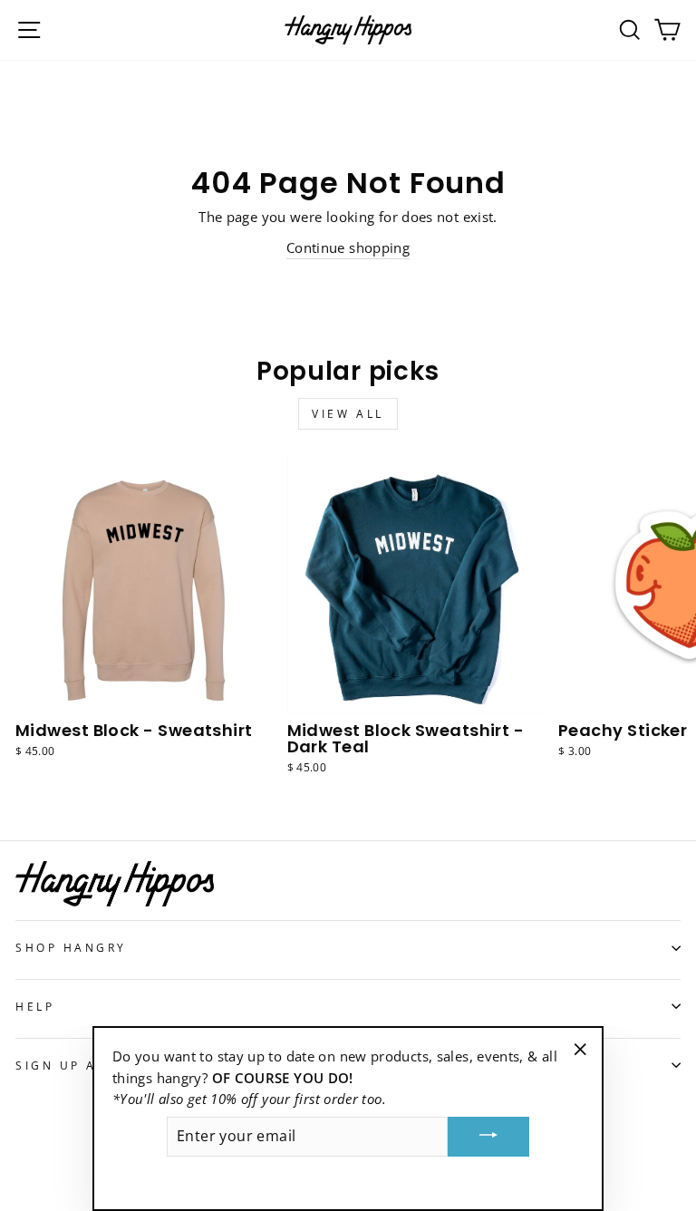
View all (348, 413)
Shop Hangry (71, 947)
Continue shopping (348, 247)
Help (34, 1006)
